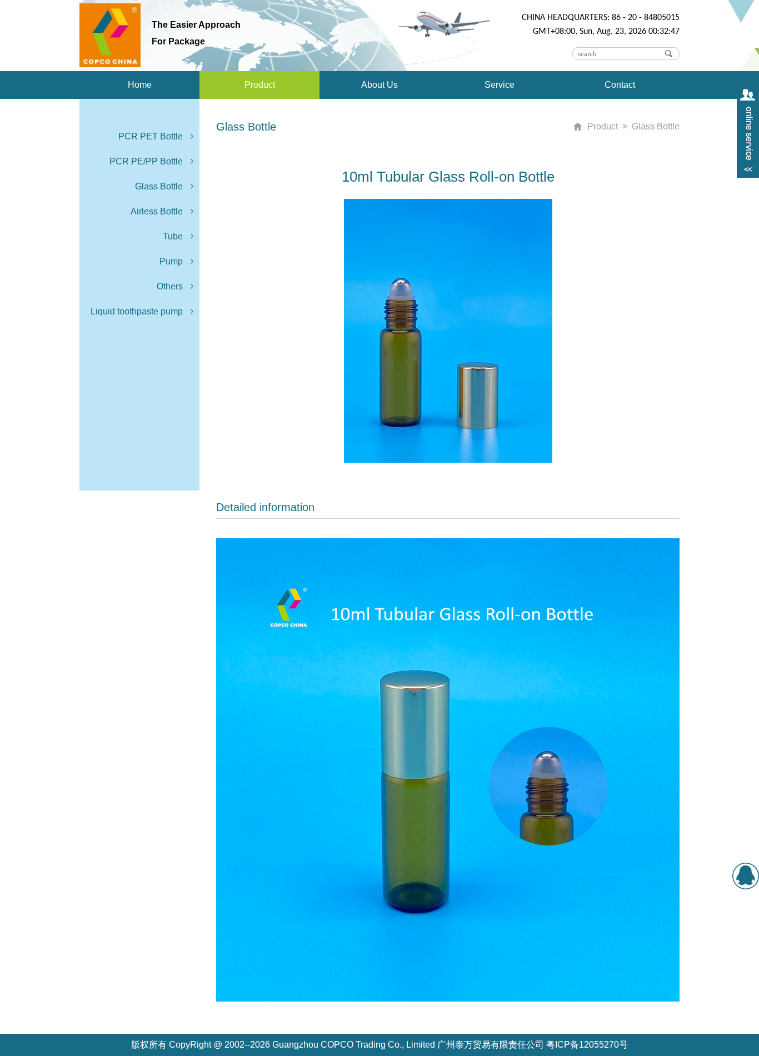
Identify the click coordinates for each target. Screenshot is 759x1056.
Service (500, 84)
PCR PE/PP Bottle (146, 161)
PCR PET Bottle (150, 136)
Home (140, 84)
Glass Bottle (159, 186)
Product (259, 84)
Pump (171, 261)
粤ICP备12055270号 (587, 1044)
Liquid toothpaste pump (137, 311)
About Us (379, 84)
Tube (173, 236)
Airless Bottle (157, 211)
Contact (620, 84)
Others (170, 286)
